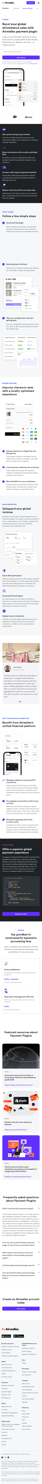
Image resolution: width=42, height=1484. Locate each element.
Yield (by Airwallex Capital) (10, 1356)
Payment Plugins (27, 8)
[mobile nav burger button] (38, 2)
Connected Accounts (8, 1429)
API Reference (26, 1375)
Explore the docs (21, 914)
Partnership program (28, 1399)
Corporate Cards (7, 1367)
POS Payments (6, 1398)
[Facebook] (2, 1457)
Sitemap (27, 1454)
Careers (24, 1396)
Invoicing (4, 1409)
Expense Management (8, 1371)
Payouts (4, 1441)
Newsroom (25, 1417)
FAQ (23, 1420)
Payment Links (6, 1395)
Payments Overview (8, 1385)
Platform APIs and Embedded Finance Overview (11, 1425)
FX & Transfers (6, 1353)
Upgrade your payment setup (15, 1130)
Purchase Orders (7, 1377)
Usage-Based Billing (8, 1416)
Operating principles (28, 1386)
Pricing (24, 1363)
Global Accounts (7, 1350)
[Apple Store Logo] (6, 1336)
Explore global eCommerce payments (18, 1085)
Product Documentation (29, 1372)
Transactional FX (7, 1438)
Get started (31, 3)
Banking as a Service (28, 1348)
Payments (5, 8)
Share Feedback (27, 1426)
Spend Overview (7, 1364)
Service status (26, 1429)
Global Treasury (26, 1351)
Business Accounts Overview (10, 1346)
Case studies (26, 1414)
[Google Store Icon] (18, 1336)
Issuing (4, 1444)
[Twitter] (5, 1457)
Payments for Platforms (29, 1354)
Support (24, 1423)
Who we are (25, 1383)
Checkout (16, 8)
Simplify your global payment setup (17, 1177)
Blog (23, 1411)
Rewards (24, 1402)
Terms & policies (27, 1390)
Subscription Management (10, 1413)
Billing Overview (6, 1406)
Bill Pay (4, 1374)
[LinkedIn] (8, 1457)
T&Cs (37, 1473)
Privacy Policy (34, 63)
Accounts (4, 1432)
